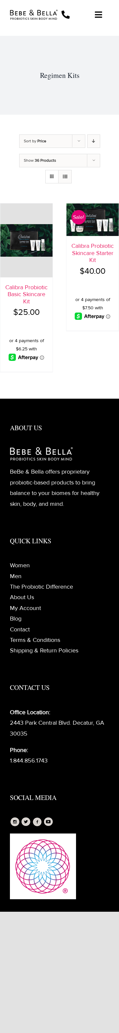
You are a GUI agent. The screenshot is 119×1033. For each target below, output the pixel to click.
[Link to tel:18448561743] (70, 15)
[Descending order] (93, 141)
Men (15, 576)
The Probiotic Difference (41, 586)
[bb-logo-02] (34, 12)
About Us (22, 597)
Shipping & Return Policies (44, 650)
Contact (20, 629)
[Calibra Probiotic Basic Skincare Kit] (26, 240)
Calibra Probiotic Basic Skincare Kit (26, 294)
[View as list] (65, 176)
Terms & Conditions (35, 640)
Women (20, 565)
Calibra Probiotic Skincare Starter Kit (92, 253)
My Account (25, 608)
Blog (15, 618)
